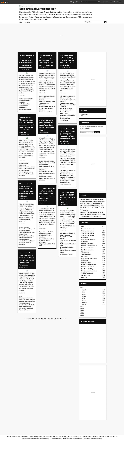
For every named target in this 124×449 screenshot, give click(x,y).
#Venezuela (42, 242)
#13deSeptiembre (23, 105)
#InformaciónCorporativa (89, 258)
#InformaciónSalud (64, 235)
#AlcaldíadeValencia (87, 250)
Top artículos (85, 436)
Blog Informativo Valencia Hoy (37, 9)
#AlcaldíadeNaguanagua (88, 264)
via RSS (85, 114)
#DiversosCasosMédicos (66, 254)
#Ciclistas (44, 108)
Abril (83, 298)
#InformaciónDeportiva (45, 111)
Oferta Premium (56, 438)
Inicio (20, 22)
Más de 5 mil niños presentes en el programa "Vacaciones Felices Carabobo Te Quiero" (46, 125)
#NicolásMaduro (86, 254)
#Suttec (67, 182)
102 (36, 319)
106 (48, 319)
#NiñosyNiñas (42, 178)
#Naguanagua (85, 252)
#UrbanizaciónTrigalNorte (25, 237)
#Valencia (63, 106)
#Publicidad (25, 163)
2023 (82, 311)
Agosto (84, 290)
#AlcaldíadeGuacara (44, 98)
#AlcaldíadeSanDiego (87, 269)
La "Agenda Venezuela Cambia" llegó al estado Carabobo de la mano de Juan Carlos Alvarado (67, 60)
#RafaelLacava (70, 173)
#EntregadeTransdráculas (66, 175)
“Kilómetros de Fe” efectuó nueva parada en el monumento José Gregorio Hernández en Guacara (47, 60)
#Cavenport (26, 303)
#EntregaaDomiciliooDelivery (26, 235)
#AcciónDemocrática (24, 104)
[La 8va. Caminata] (27, 138)
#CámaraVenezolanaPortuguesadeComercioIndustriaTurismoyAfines (27, 301)
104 (42, 319)
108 (55, 319)
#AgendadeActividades (25, 109)
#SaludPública (63, 236)
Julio (83, 292)
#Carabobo (22, 102)
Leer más (22, 95)
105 (45, 319)
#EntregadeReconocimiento (26, 308)
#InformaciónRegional (24, 100)
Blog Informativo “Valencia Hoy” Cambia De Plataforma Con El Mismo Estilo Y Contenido (92, 208)
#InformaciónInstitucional (25, 298)
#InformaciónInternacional (89, 271)
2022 (82, 313)
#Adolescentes (51, 178)
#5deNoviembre (25, 170)
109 (58, 319)
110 (61, 319)
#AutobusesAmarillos (65, 184)
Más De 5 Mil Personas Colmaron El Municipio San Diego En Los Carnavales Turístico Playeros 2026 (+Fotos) (92, 214)
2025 (82, 306)
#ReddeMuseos (43, 169)
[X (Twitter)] (74, 2)
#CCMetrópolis (23, 172)
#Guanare (46, 103)
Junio (83, 294)
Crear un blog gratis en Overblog (68, 436)
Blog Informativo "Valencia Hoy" (28, 436)
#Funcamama (22, 165)
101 (33, 319)
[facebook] (71, 2)
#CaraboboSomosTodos (45, 235)
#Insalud (62, 238)
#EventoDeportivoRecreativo (26, 173)
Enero (84, 304)
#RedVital (29, 172)
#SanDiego (84, 256)
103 (39, 319)
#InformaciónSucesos (87, 267)
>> (66, 319)
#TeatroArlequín (64, 120)
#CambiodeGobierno (44, 240)
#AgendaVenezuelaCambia (67, 103)
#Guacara (41, 99)
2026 (82, 288)
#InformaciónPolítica (27, 98)
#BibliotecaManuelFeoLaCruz (46, 166)
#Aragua (50, 108)
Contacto (27, 22)
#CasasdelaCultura (44, 168)
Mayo (84, 296)
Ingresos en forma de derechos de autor (35, 438)
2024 (82, 309)
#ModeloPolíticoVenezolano (46, 238)
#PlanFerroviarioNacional (66, 110)
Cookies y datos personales (72, 438)
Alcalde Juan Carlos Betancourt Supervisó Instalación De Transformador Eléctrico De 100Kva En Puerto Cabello (92, 201)
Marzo (84, 300)
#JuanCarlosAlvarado (65, 99)
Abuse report (104, 436)
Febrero (84, 302)
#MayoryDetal (22, 234)
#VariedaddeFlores (26, 230)
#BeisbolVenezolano (87, 273)
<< (25, 319)
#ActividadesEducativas (45, 176)
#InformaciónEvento (87, 243)
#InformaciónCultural (48, 161)
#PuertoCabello (64, 113)
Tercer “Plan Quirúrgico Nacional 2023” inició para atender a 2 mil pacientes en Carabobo (67, 197)
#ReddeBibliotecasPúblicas (46, 171)
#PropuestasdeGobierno (66, 108)
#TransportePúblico (65, 172)
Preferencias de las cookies (93, 438)
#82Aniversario (23, 107)
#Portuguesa (42, 105)
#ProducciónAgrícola (65, 118)
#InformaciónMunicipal (49, 96)
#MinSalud (70, 236)
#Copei (73, 99)
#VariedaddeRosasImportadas (26, 232)
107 (52, 319)
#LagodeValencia (64, 111)
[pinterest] (77, 2)
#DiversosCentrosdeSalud (66, 247)
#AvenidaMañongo (24, 239)
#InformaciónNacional (87, 231)
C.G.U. (113, 436)
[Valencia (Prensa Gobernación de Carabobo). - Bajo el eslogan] (47, 136)
